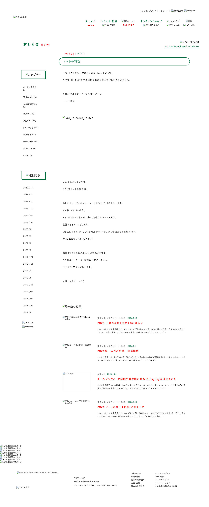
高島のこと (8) (30, 148)
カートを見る (159, 476)
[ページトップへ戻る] (199, 489)
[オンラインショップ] (151, 23)
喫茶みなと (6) (30, 97)
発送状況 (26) (30, 113)
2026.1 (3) (28, 208)
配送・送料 (135, 476)
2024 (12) (28, 222)
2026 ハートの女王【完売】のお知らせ (121, 407)
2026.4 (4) (28, 187)
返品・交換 (135, 482)
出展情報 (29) (30, 134)
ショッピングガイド (148, 11)
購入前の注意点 (138, 485)
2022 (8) (27, 236)
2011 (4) (27, 312)
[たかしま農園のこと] (108, 23)
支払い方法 (136, 473)
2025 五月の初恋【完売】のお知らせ (182, 46)
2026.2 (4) (28, 201)
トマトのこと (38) (31, 127)
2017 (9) (27, 270)
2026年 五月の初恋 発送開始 (118, 351)
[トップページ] (20, 16)
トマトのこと (69, 54)
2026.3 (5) (28, 194)
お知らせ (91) (29, 120)
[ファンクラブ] (173, 23)
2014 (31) (28, 291)
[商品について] (128, 23)
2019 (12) (28, 257)
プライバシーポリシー (163, 482)
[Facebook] (176, 10)
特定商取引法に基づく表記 (166, 485)
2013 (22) (28, 298)
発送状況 (101, 318)
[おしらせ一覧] (72, 306)
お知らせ (110, 318)
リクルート (163, 11)
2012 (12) (28, 305)
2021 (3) (27, 243)
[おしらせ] (90, 23)
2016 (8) (27, 277)
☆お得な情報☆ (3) (30, 105)
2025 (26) (28, 215)
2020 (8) (27, 250)
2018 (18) (28, 263)
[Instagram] (189, 10)
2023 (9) (27, 229)
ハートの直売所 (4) (30, 88)
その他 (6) (28, 155)
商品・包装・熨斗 (138, 479)
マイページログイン (162, 473)
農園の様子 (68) (31, 141)
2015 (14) (28, 284)
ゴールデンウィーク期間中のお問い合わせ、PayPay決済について (136, 379)
